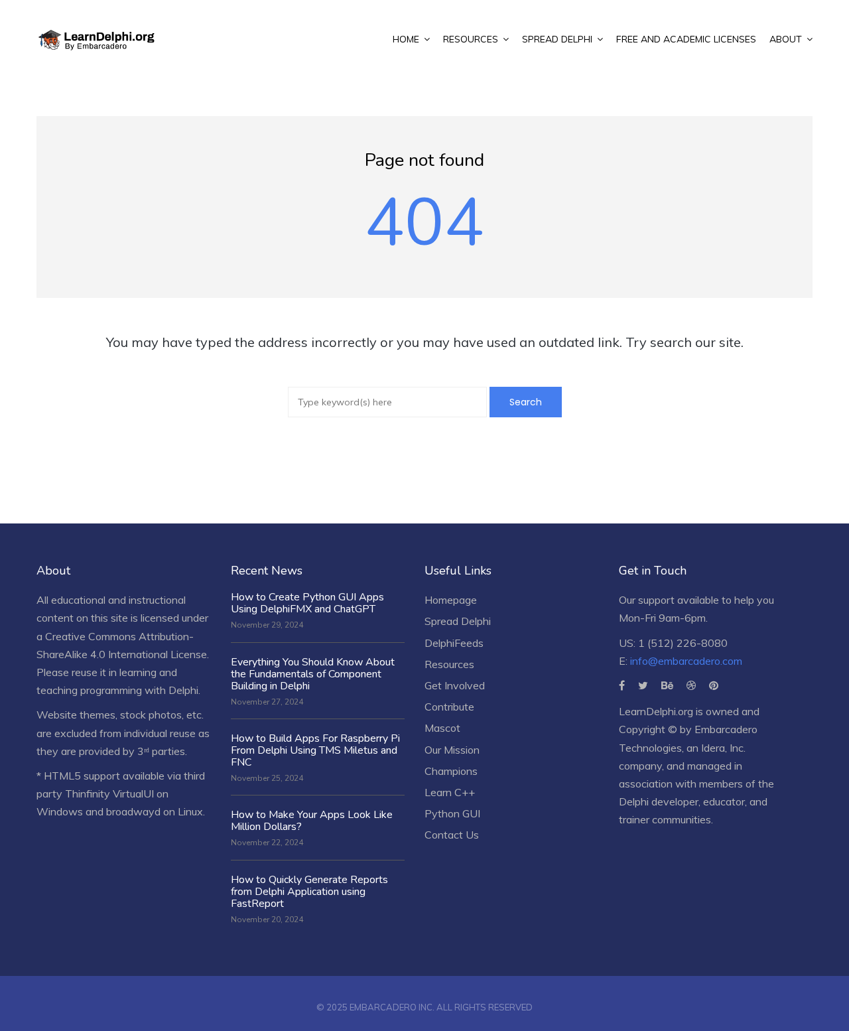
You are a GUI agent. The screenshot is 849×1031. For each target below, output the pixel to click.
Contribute (449, 706)
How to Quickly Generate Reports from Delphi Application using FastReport (309, 891)
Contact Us (451, 834)
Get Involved (454, 685)
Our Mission (452, 749)
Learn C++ (449, 792)
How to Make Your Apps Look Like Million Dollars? (312, 820)
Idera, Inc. (723, 747)
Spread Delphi (457, 621)
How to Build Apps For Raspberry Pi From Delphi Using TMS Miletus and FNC (315, 750)
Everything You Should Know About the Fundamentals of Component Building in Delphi (313, 674)
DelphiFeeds (454, 643)
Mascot (442, 727)
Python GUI (452, 813)
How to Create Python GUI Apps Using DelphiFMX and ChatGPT (307, 603)
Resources (449, 664)
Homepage (450, 599)
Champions (451, 771)
